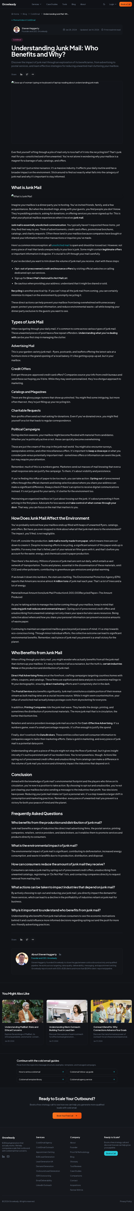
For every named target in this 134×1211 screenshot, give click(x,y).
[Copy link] (32, 74)
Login (111, 4)
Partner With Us (76, 1190)
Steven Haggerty (30, 28)
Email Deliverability (44, 1180)
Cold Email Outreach (45, 1147)
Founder (73, 1147)
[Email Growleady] (8, 1156)
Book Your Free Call (65, 1115)
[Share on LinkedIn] (21, 74)
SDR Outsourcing (43, 1175)
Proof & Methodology (79, 1152)
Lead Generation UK (44, 1161)
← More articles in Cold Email (23, 20)
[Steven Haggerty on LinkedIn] (60, 954)
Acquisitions (75, 1185)
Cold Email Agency (44, 1142)
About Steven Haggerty (44, 954)
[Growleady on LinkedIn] (3, 1156)
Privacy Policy (126, 1201)
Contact (74, 1180)
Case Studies (52, 4)
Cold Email (35, 14)
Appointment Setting (45, 1152)
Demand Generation (45, 1166)
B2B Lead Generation (45, 1157)
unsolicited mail (60, 245)
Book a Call (125, 4)
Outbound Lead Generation (48, 1171)
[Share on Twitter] (27, 74)
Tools (64, 4)
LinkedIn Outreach (44, 1185)
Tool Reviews (75, 1166)
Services (35, 4)
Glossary (74, 1161)
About (83, 4)
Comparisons (76, 1175)
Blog (74, 4)
